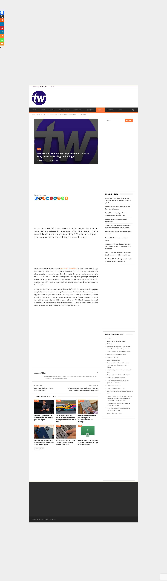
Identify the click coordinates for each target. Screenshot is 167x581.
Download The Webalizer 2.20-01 (116, 341)
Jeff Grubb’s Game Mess (68, 268)
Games (51, 110)
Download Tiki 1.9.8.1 (113, 357)
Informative (64, 110)
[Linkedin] (47, 198)
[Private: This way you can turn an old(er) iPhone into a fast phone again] (44, 432)
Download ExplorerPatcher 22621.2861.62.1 (43, 389)
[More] (66, 198)
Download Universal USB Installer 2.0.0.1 (118, 375)
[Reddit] (44, 198)
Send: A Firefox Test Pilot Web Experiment (119, 352)
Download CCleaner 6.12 (114, 385)
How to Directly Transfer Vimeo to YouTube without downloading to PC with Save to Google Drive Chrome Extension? (119, 398)
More (120, 110)
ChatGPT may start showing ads (116, 378)
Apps (43, 110)
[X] (40, 198)
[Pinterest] (51, 198)
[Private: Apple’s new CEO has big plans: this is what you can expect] (44, 407)
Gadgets (90, 110)
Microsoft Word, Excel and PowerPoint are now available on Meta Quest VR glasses (83, 389)
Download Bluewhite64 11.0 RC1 (116, 388)
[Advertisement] (58, 13)
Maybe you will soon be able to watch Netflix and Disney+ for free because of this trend (118, 246)
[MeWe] (55, 198)
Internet (77, 110)
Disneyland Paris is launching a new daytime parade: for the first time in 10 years (118, 200)
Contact (53, 86)
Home (34, 110)
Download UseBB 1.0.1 (113, 360)
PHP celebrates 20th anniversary (116, 354)
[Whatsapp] (62, 198)
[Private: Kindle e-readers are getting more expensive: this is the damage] (88, 407)
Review (110, 110)
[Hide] (1, 47)
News (100, 110)
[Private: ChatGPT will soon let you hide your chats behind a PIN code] (66, 432)
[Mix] (59, 198)
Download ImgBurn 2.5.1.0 (114, 413)
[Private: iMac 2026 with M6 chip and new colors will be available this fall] (88, 432)
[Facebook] (36, 198)
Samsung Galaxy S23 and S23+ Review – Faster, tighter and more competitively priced (118, 365)
